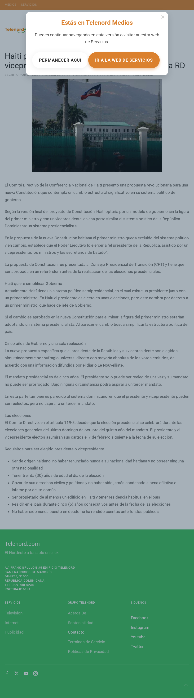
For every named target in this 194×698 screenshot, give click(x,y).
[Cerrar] (163, 17)
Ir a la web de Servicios (124, 60)
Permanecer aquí (60, 60)
